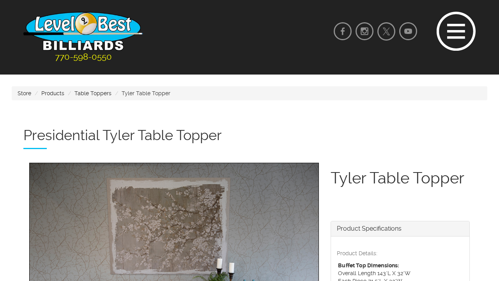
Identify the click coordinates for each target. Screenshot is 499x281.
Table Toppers (92, 93)
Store (24, 93)
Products (52, 93)
